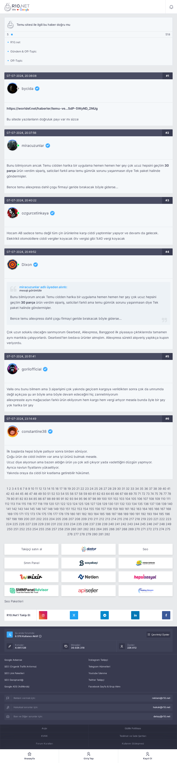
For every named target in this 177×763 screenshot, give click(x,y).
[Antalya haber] (145, 563)
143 (20, 509)
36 (146, 488)
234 (72, 524)
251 (15, 529)
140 (169, 504)
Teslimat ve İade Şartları (133, 736)
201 (32, 519)
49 (40, 493)
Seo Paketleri (13, 601)
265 (105, 529)
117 (34, 504)
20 (73, 488)
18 (65, 488)
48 (35, 493)
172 (26, 514)
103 (121, 499)
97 (89, 499)
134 (134, 504)
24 (91, 488)
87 (44, 499)
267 (118, 529)
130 (110, 504)
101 (110, 499)
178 (61, 514)
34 (137, 488)
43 (12, 493)
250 (9, 529)
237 (91, 524)
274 (161, 529)
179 (66, 514)
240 (111, 524)
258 (60, 529)
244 (136, 524)
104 (127, 499)
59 (85, 493)
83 (26, 499)
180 (72, 514)
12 (40, 488)
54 (62, 493)
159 (115, 509)
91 (62, 499)
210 (90, 519)
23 (87, 488)
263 (92, 529)
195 (161, 514)
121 (57, 504)
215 (119, 519)
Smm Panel (31, 563)
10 (32, 488)
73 (148, 493)
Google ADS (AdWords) (17, 686)
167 (162, 509)
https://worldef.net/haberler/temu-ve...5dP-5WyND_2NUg (52, 108)
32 (128, 488)
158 (109, 509)
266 (112, 529)
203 (45, 519)
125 (80, 504)
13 (44, 488)
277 (76, 534)
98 (94, 499)
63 (103, 493)
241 (117, 524)
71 (139, 493)
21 (78, 488)
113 (12, 504)
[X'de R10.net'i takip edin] (74, 615)
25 (96, 488)
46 (26, 493)
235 (79, 524)
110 (163, 499)
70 (135, 493)
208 (77, 519)
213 (107, 519)
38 (155, 488)
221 (155, 519)
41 (168, 488)
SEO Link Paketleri (14, 673)
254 (35, 529)
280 (94, 534)
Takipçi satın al (31, 549)
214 (113, 519)
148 (50, 509)
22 (82, 488)
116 (29, 504)
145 (32, 509)
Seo (145, 549)
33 (132, 488)
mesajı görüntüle (30, 290)
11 (36, 488)
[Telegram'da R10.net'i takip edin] (104, 615)
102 (115, 499)
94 (76, 499)
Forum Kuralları (44, 743)
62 (98, 493)
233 (66, 524)
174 (38, 514)
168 (168, 509)
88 (49, 499)
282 (107, 534)
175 (43, 514)
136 (146, 504)
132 (122, 504)
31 (123, 488)
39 (160, 488)
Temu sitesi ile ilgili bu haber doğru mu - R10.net (17, 6)
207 (71, 519)
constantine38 (34, 431)
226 (21, 524)
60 (90, 493)
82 (21, 499)
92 (67, 499)
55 (67, 493)
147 (44, 509)
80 (13, 499)
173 (32, 514)
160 (121, 509)
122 (62, 504)
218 (137, 519)
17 (60, 488)
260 (73, 529)
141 (8, 509)
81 (17, 499)
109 (157, 499)
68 (126, 493)
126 (86, 504)
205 (58, 519)
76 (160, 493)
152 (73, 509)
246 (149, 524)
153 (79, 509)
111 (168, 499)
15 (52, 488)
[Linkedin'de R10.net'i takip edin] (135, 615)
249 (168, 524)
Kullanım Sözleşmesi (133, 743)
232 (59, 524)
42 (8, 493)
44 (17, 493)
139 (163, 504)
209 (84, 519)
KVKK (44, 736)
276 (70, 534)
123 (68, 504)
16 (57, 488)
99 (99, 499)
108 (151, 499)
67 (121, 493)
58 (81, 493)
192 (143, 514)
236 (85, 524)
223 (168, 519)
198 (14, 519)
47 (30, 493)
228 (34, 524)
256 (48, 529)
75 (156, 493)
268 (124, 529)
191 (137, 514)
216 (125, 519)
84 (30, 499)
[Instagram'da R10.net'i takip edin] (43, 615)
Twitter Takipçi (96, 679)
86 (40, 499)
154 (85, 509)
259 (67, 529)
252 (22, 529)
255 (41, 529)
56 (72, 493)
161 (127, 509)
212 (101, 519)
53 (58, 493)
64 (108, 493)
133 (128, 504)
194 (155, 514)
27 (105, 488)
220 (149, 519)
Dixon (27, 264)
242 (123, 524)
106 (139, 499)
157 (103, 509)
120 (51, 504)
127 (92, 504)
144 (26, 509)
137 (152, 504)
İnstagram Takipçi (98, 659)
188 (119, 514)
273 (155, 529)
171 (21, 514)
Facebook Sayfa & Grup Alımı (104, 686)
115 (23, 504)
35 (141, 488)
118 (40, 504)
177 (55, 514)
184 (96, 514)
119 (45, 504)
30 (119, 488)
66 (117, 493)
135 (140, 504)
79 (8, 499)
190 (131, 514)
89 (53, 499)
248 (162, 524)
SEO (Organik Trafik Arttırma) (20, 666)
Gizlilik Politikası (133, 728)
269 (131, 529)
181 (78, 514)
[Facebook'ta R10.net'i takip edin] (166, 615)
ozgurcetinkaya (35, 213)
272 (149, 529)
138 (157, 504)
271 (143, 529)
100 (104, 499)
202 (39, 519)
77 (165, 493)
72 (143, 493)
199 (20, 519)
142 (14, 509)
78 (169, 493)
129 (104, 504)
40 (164, 488)
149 (56, 509)
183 (90, 514)
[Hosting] (88, 549)
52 (53, 493)
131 (116, 504)
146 (38, 509)
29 (114, 488)
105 (133, 499)
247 (155, 524)
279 (88, 534)
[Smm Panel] (88, 563)
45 (22, 493)
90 (58, 499)
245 (143, 524)
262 (86, 529)
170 (15, 514)
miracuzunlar (33, 145)
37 (150, 488)
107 (145, 499)
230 (47, 524)
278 (82, 534)
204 (52, 519)
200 (26, 519)
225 (15, 524)
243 (130, 524)
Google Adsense (13, 659)
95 (81, 499)
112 (7, 504)
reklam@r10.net (161, 698)
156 (97, 509)
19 (69, 488)
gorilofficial (31, 369)
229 (41, 524)
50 (44, 493)
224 (9, 524)
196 (167, 514)
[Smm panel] (31, 590)
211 (96, 519)
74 (152, 493)
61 (94, 493)
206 (65, 519)
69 (131, 493)
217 (131, 519)
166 (156, 509)
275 (167, 529)
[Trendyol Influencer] (31, 576)
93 (71, 499)
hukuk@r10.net (161, 707)
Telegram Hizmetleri (99, 666)
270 (137, 529)
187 (114, 514)
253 (28, 529)
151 (67, 509)
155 (91, 509)
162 (132, 509)
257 (54, 529)
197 (8, 519)
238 (98, 524)
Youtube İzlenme (97, 673)
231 (53, 524)
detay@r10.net (161, 716)
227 (28, 524)
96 (85, 499)
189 (125, 514)
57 (76, 493)
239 (104, 524)
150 (62, 509)
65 (112, 493)
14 (48, 488)
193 (149, 514)
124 (74, 504)
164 (144, 509)
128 (98, 504)
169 (9, 514)
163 (138, 509)
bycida (27, 88)
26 (101, 488)
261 (79, 529)
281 (100, 534)
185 (102, 514)
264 (99, 529)
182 (84, 514)
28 (110, 488)
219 (143, 519)
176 (49, 514)
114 (18, 504)
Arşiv (44, 728)
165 (150, 509)
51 (48, 493)
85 (35, 499)
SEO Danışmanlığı (13, 679)
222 (162, 519)
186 (108, 514)
